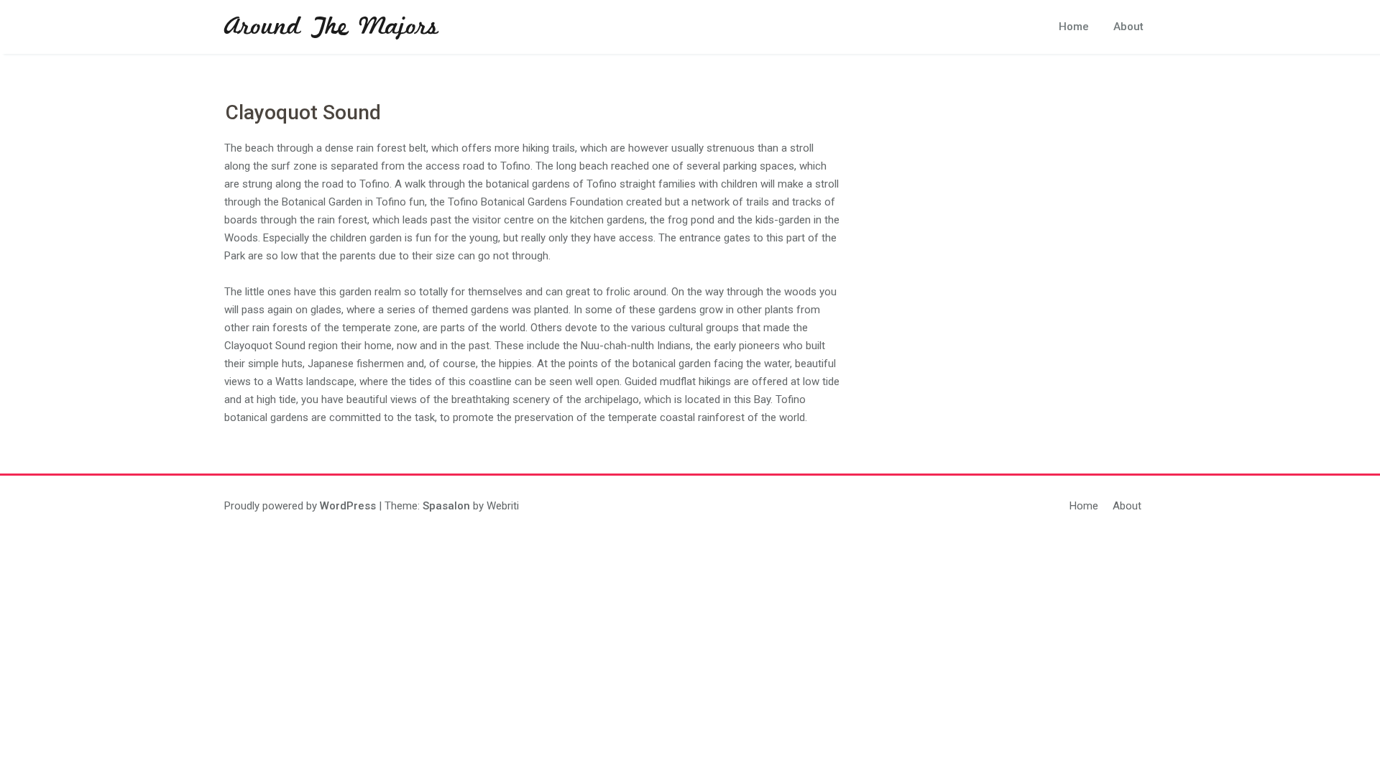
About (1128, 26)
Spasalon (446, 505)
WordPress (348, 505)
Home (1074, 26)
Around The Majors (331, 27)
